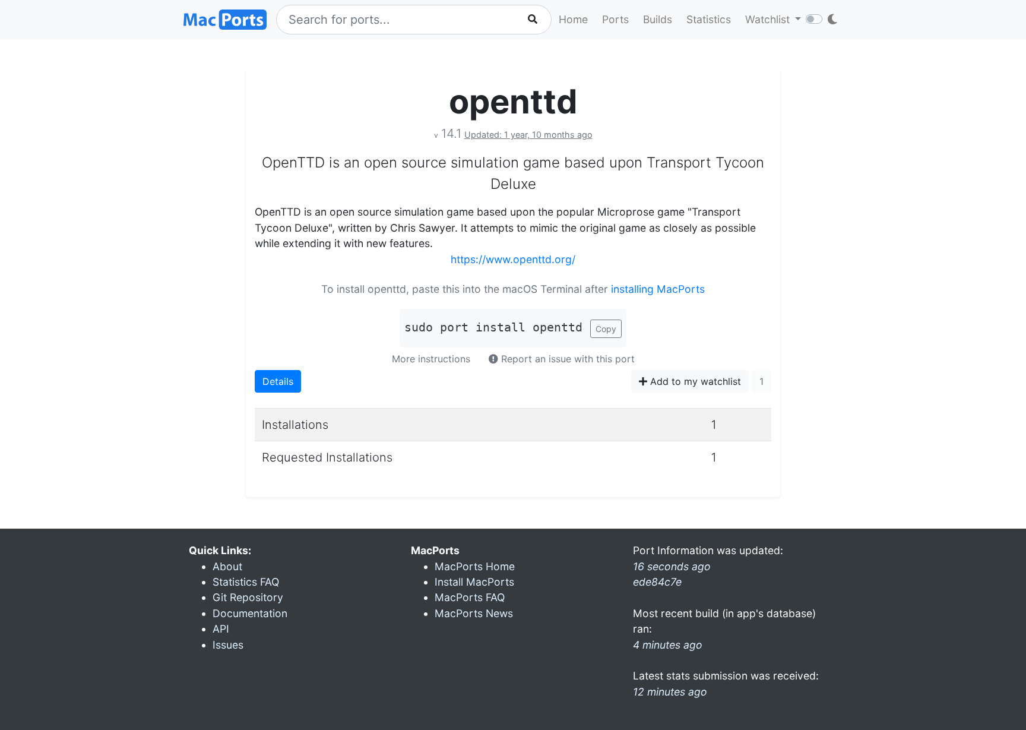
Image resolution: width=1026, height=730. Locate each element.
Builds (657, 19)
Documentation (250, 613)
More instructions (431, 359)
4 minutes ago (667, 645)
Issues (228, 645)
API (221, 628)
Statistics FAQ (246, 582)
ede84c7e (657, 582)
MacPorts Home (475, 566)
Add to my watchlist (694, 381)
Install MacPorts (474, 582)
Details (277, 381)
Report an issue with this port (566, 359)
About (227, 566)
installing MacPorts (658, 289)
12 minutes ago (670, 691)
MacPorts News (474, 613)
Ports (615, 19)
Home (573, 19)
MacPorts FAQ (470, 597)
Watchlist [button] (769, 19)
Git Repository (248, 597)
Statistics (708, 19)
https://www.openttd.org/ (513, 259)
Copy (606, 329)
